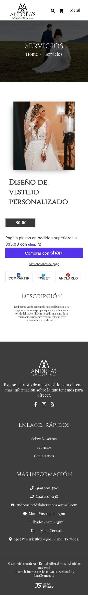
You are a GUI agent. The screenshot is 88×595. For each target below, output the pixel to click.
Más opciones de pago (44, 264)
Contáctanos (44, 455)
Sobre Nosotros (44, 438)
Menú (75, 10)
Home (32, 54)
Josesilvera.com (44, 575)
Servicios (44, 447)
